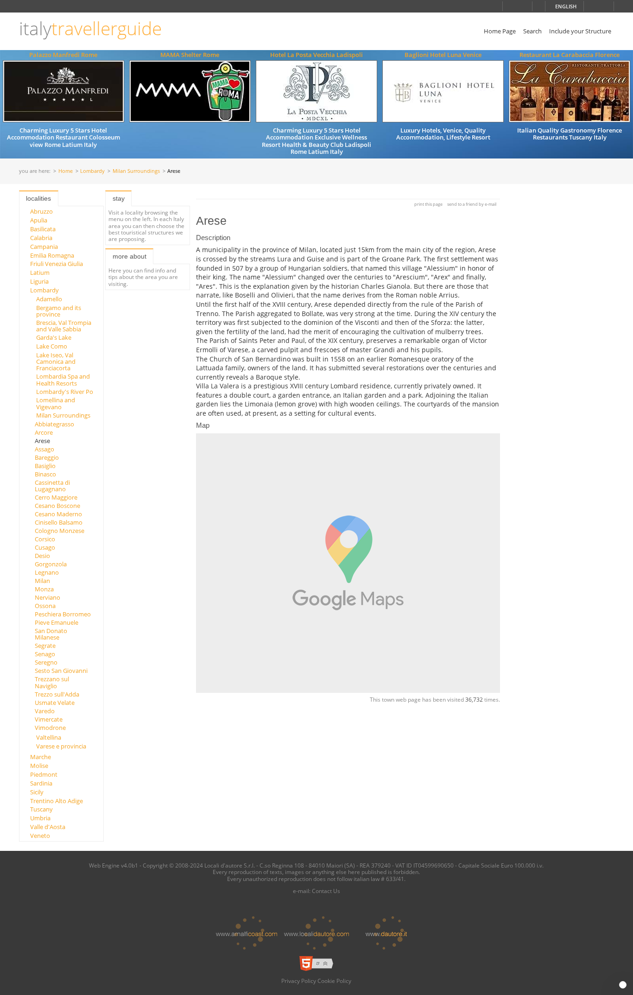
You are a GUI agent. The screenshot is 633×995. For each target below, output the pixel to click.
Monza (44, 589)
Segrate (45, 645)
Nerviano (47, 597)
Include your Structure (580, 31)
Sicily (37, 792)
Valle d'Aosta (47, 827)
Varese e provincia (61, 746)
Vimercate (49, 719)
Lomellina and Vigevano (55, 403)
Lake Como (51, 346)
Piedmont (43, 774)
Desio (42, 555)
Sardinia (41, 783)
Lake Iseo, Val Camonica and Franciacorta (56, 362)
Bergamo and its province (58, 310)
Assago (44, 449)
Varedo (45, 711)
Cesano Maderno (58, 514)
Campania (44, 246)
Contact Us (326, 890)
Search (532, 31)
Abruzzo (41, 211)
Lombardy (92, 171)
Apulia (38, 220)
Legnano (47, 572)
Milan (42, 580)
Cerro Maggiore (56, 497)
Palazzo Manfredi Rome (63, 55)
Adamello (49, 299)
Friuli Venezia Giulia (56, 263)
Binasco (45, 474)
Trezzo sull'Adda (57, 694)
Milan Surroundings (136, 171)
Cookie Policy (334, 980)
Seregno (46, 662)
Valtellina (48, 737)
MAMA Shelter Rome (189, 55)
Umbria (40, 818)
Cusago (45, 547)
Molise (39, 765)
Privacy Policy (298, 980)
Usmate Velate (55, 702)
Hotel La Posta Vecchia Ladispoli (316, 55)
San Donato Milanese (51, 633)
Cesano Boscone (57, 505)
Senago (45, 654)
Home (65, 171)
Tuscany (41, 809)
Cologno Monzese (59, 530)
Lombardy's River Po (64, 391)
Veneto (40, 835)
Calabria (41, 237)
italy (90, 28)
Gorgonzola (51, 564)
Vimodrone (50, 727)
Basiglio (45, 466)
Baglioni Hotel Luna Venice (443, 55)
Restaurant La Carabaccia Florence (569, 55)
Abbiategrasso (54, 424)
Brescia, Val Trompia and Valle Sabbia (63, 325)
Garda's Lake (53, 337)
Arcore (44, 432)
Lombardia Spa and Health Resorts (63, 379)
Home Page (500, 31)
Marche (40, 757)
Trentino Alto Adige (56, 801)
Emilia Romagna (52, 255)
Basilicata (43, 229)
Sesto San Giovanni (61, 670)
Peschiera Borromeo (63, 614)
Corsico (45, 539)
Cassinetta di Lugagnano (52, 485)
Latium (40, 272)
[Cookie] (623, 985)
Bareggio (47, 457)
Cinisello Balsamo (58, 522)
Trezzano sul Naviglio (52, 682)
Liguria (39, 281)
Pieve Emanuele (56, 622)
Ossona (45, 605)
